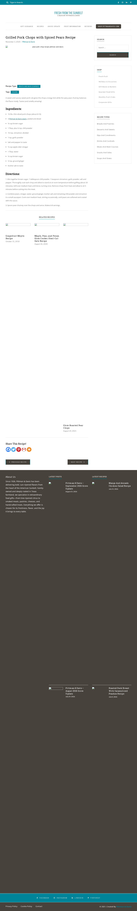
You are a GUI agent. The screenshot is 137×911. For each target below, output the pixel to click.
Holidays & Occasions (108, 81)
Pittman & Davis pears (18, 119)
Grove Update (54, 26)
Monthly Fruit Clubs (107, 97)
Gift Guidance (26, 26)
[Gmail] (24, 449)
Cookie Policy (26, 906)
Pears (14, 92)
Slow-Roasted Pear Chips (73, 426)
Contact (39, 906)
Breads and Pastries (105, 124)
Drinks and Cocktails (106, 141)
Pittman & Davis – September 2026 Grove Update (77, 486)
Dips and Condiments (106, 135)
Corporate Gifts (105, 102)
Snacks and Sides (104, 152)
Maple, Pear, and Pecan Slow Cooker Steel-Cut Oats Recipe (47, 238)
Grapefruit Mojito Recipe (15, 237)
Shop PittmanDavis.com (108, 26)
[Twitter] (13, 449)
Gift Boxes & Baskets (107, 87)
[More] (29, 449)
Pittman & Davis (28, 42)
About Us (11, 476)
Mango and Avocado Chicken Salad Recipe (120, 484)
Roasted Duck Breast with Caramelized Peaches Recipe (119, 691)
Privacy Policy (11, 906)
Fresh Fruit (103, 76)
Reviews (88, 26)
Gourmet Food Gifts (107, 92)
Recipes (40, 26)
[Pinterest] (18, 449)
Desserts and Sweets (106, 129)
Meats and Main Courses (29, 86)
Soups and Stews (104, 158)
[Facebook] (8, 449)
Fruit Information (72, 26)
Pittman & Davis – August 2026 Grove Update (75, 691)
